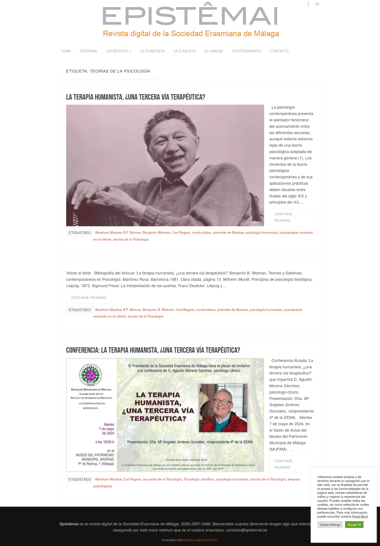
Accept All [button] (354, 524)
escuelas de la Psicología (162, 479)
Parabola (190, 540)
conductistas (202, 232)
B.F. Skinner (132, 232)
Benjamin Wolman (156, 232)
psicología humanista (261, 232)
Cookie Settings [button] (330, 524)
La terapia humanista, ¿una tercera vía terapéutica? (135, 97)
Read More (360, 516)
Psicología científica (199, 479)
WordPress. (209, 540)
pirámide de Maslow (228, 232)
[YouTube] (317, 3)
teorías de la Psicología (131, 239)
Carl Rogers (181, 232)
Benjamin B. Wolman (158, 309)
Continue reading (283, 217)
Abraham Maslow (108, 232)
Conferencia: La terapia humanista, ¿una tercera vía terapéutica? (153, 350)
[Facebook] (308, 3)
